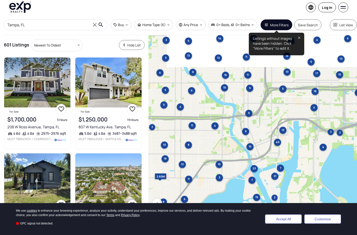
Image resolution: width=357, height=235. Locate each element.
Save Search (308, 25)
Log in (327, 7)
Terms (110, 215)
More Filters (279, 25)
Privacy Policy (130, 215)
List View (346, 25)
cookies (32, 210)
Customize (323, 219)
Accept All (283, 219)
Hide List (134, 45)
